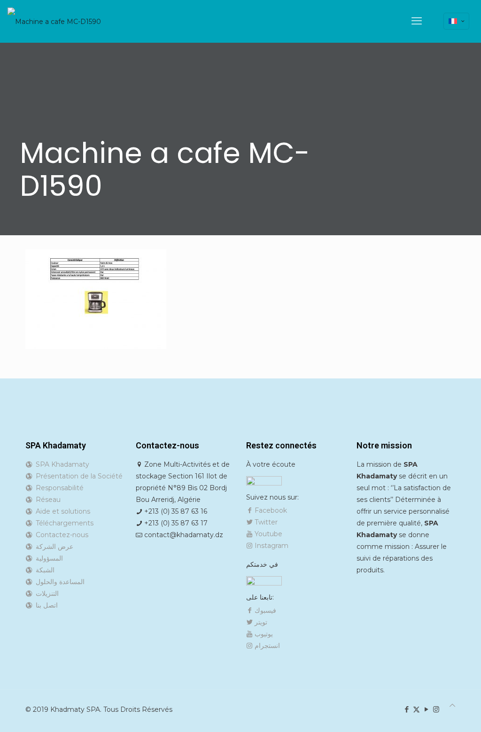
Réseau (46, 499)
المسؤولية (47, 558)
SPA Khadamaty (60, 464)
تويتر (260, 622)
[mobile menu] (417, 21)
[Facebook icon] (406, 709)
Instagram (270, 545)
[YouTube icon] (426, 709)
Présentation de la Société (77, 476)
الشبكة (43, 570)
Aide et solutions (61, 511)
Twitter (265, 522)
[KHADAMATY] (54, 21)
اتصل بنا (45, 605)
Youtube (267, 534)
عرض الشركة (52, 546)
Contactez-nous (60, 535)
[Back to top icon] (452, 705)
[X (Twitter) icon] (416, 709)
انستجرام (266, 645)
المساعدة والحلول (58, 582)
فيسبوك (264, 610)
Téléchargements (62, 523)
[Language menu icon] (456, 21)
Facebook (270, 510)
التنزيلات (45, 593)
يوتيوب (263, 634)
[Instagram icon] (436, 709)
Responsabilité (58, 488)
